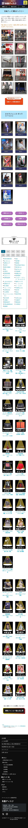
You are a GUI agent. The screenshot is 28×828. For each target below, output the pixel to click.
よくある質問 (5, 741)
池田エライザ (19, 281)
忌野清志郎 (7, 277)
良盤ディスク (8, 801)
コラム (3, 791)
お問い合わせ (5, 752)
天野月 (6, 271)
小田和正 (18, 304)
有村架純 (18, 275)
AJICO (5, 265)
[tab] (3, 251)
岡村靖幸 (18, 302)
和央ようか (20, 224)
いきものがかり (8, 281)
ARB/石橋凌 (7, 267)
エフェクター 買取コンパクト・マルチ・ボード (20, 414)
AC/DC (17, 290)
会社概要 (4, 738)
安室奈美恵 (7, 273)
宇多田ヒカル (19, 287)
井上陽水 (6, 285)
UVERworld (7, 290)
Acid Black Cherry (20, 265)
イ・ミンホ (19, 285)
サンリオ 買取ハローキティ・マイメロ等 (7, 679)
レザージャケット (8, 569)
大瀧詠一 (6, 300)
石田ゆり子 (7, 283)
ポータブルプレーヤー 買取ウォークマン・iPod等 (7, 434)
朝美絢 (17, 263)
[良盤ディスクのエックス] (3, 814)
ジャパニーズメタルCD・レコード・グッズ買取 (8, 351)
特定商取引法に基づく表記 (8, 746)
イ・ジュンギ (19, 283)
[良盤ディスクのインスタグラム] (7, 814)
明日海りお (19, 267)
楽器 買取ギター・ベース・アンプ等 (7, 455)
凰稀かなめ (6, 213)
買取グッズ (4, 6)
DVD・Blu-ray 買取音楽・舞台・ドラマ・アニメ (7, 393)
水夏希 (20, 218)
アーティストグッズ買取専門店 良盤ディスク (16, 818)
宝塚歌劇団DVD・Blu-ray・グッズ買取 (7, 616)
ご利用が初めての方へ (7, 760)
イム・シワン (7, 287)
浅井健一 (18, 261)
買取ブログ (4, 789)
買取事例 (4, 787)
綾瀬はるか (19, 273)
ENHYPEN (18, 294)
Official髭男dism (8, 304)
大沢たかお (19, 298)
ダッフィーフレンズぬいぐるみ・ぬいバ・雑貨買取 (7, 658)
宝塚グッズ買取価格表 (14, 100)
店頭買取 (5, 771)
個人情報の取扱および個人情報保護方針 (11, 744)
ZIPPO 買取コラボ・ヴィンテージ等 (20, 616)
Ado (5, 269)
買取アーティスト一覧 (7, 781)
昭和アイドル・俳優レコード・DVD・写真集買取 (7, 372)
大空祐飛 (6, 218)
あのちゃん (19, 269)
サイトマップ (5, 749)
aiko (17, 258)
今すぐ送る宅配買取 (8, 764)
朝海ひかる (6, 224)
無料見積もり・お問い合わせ (9, 774)
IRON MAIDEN (7, 258)
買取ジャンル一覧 (6, 779)
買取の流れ (4, 762)
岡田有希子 (7, 302)
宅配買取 (5, 767)
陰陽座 (6, 306)
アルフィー (7, 275)
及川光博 (6, 298)
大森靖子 (18, 300)
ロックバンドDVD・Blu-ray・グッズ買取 (7, 329)
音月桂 (20, 213)
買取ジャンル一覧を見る (13, 711)
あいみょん (7, 261)
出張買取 (5, 769)
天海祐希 (18, 271)
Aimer (17, 292)
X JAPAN (6, 292)
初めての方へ (14, 6)
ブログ (23, 6)
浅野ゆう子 (7, 263)
